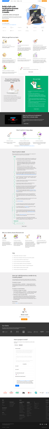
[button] (16, 374)
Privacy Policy (27, 380)
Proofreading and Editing (21, 417)
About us (3, 403)
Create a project (18, 174)
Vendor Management (29, 412)
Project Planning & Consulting (29, 405)
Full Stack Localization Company (29, 414)
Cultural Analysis (21, 410)
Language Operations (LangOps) (29, 415)
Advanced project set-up (33, 174)
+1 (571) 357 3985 (4, 424)
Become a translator (4, 414)
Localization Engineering (29, 409)
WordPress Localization (21, 408)
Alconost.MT (11, 406)
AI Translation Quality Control (36, 405)
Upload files (22, 174)
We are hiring (3, 413)
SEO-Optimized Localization (22, 412)
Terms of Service (22, 380)
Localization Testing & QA (22, 409)
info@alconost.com (8, 424)
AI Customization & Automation (36, 407)
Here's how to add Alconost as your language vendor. (9, 24)
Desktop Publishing (21, 411)
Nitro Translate (11, 405)
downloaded (26, 206)
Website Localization (21, 407)
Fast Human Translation (21, 416)
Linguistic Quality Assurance (31, 211)
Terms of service (3, 427)
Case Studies (3, 405)
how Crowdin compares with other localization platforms (26, 145)
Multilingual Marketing (12, 403)
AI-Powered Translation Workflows (36, 403)
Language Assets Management (28, 411)
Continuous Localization (29, 406)
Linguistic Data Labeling (36, 408)
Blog (2, 404)
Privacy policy (7, 427)
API (28, 207)
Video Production (11, 404)
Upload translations (26, 174)
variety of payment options (23, 214)
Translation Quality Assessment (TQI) (29, 408)
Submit (17, 385)
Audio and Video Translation (21, 418)
